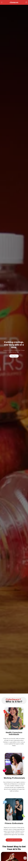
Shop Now (14, 356)
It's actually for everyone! (14, 840)
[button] (1, 2)
